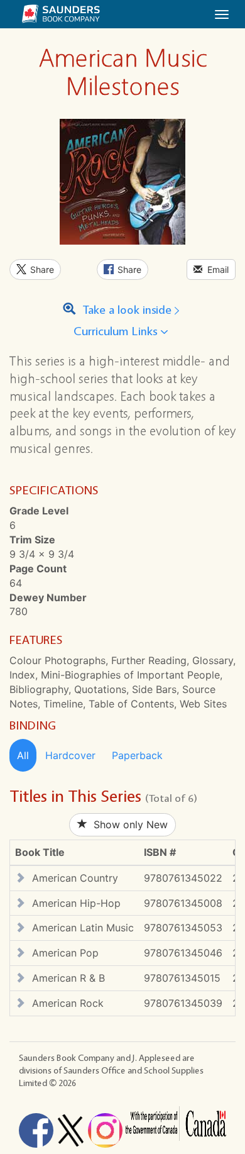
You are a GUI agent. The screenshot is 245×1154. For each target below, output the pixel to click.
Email (215, 269)
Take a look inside (125, 310)
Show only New (127, 824)
